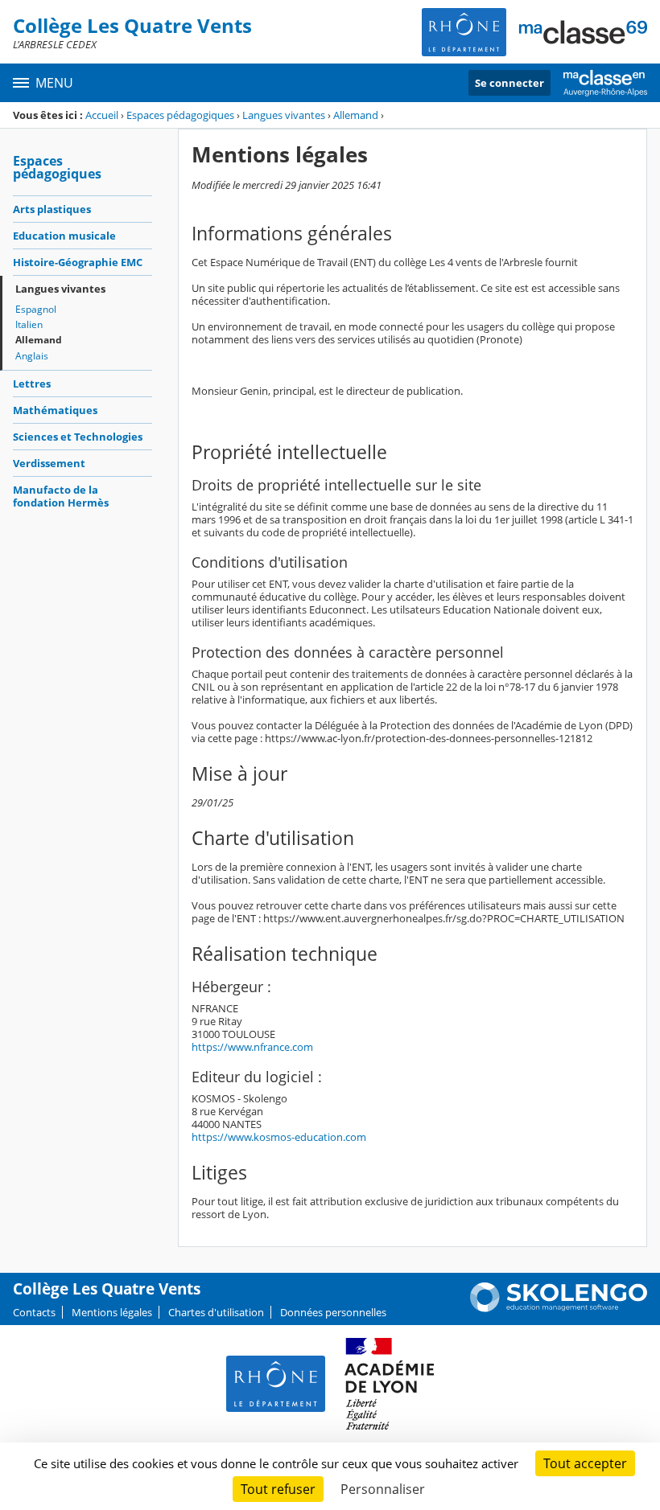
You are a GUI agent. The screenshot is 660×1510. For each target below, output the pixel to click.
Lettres (32, 383)
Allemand (355, 115)
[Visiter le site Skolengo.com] (558, 1308)
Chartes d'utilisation (216, 1312)
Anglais (31, 356)
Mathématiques (55, 410)
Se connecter (509, 83)
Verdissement (49, 463)
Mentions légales (112, 1312)
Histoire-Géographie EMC (77, 262)
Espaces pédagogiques (180, 115)
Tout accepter (585, 1463)
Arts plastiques (52, 209)
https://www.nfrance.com (252, 1047)
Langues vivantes (283, 115)
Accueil (101, 115)
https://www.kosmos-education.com (279, 1137)
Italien (29, 324)
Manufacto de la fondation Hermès (61, 496)
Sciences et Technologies (77, 436)
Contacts (34, 1312)
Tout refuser (278, 1489)
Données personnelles (333, 1312)
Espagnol (35, 309)
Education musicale (64, 235)
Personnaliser (382, 1489)
